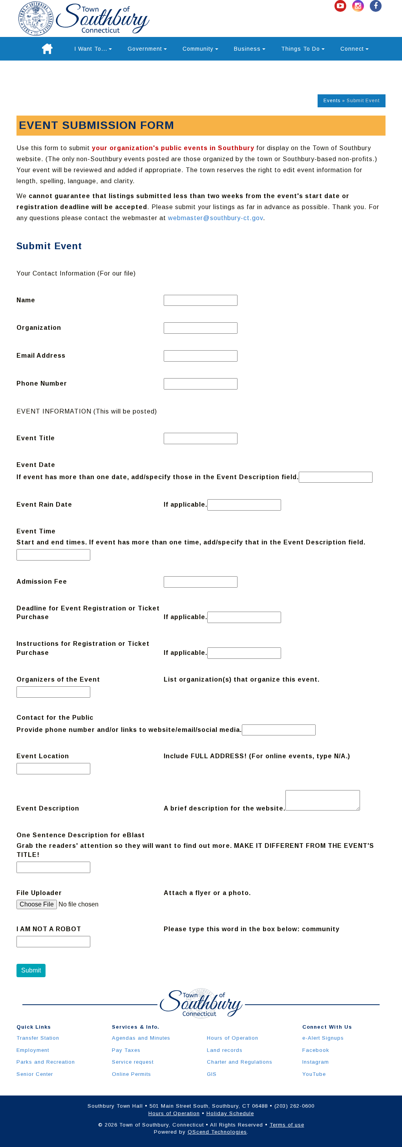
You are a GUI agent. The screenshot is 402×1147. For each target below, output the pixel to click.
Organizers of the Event (58, 679)
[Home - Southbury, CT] (84, 18)
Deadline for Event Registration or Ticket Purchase (88, 613)
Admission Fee (41, 581)
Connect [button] (352, 49)
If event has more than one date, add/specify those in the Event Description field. (157, 477)
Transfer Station (37, 1038)
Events (331, 100)
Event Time (36, 531)
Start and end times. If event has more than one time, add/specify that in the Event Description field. (190, 542)
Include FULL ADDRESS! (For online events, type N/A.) (257, 756)
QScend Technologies (217, 1132)
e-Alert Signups (323, 1038)
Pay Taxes (126, 1050)
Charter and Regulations (239, 1062)
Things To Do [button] (300, 49)
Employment (32, 1050)
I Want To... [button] (90, 49)
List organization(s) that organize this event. (242, 679)
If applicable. (185, 504)
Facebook (315, 1050)
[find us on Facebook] (376, 6)
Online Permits (131, 1074)
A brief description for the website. (224, 808)
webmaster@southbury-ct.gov (215, 218)
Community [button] (198, 49)
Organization (38, 327)
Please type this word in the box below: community (252, 929)
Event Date (35, 464)
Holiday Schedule (230, 1113)
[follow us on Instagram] (359, 6)
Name (25, 300)
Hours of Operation (232, 1038)
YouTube (314, 1074)
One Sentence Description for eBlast (80, 835)
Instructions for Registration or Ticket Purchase (83, 648)
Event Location (42, 756)
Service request (132, 1062)
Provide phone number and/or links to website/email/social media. (129, 729)
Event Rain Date (44, 504)
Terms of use (287, 1125)
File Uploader (39, 893)
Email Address (41, 355)
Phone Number (41, 383)
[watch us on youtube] (341, 6)
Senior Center (34, 1074)
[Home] (47, 49)
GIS (212, 1074)
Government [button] (145, 49)
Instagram (315, 1062)
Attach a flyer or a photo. (207, 893)
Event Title (35, 438)
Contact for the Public (54, 717)
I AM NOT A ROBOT (48, 929)
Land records (225, 1050)
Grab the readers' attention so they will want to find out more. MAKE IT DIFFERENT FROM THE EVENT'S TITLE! (195, 850)
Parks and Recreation (45, 1062)
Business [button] (247, 49)
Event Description (47, 808)
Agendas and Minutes (141, 1038)
